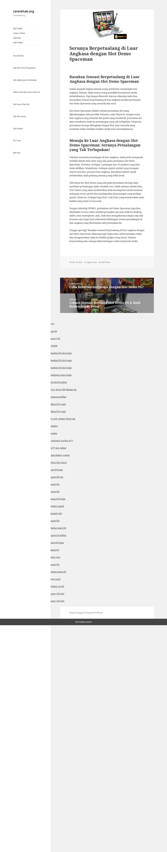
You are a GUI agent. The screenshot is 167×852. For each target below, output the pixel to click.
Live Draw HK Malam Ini (64, 389)
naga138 (4, 751)
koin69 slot (56, 513)
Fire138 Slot (18, 55)
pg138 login (57, 469)
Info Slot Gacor (19, 116)
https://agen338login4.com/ (14, 759)
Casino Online (19, 33)
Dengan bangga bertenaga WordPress (86, 612)
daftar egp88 (57, 506)
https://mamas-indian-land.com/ (16, 795)
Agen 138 (5, 780)
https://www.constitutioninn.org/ (16, 802)
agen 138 (55, 338)
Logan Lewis (91, 262)
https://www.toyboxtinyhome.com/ (17, 766)
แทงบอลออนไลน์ (8, 686)
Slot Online (18, 28)
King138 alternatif (9, 649)
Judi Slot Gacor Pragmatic (24, 68)
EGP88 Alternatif (8, 627)
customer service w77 (62, 440)
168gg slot (5, 635)
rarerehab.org (23, 11)
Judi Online (18, 42)
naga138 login (58, 498)
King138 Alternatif (9, 671)
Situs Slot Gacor (59, 462)
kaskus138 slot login (61, 353)
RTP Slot (16, 153)
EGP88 (54, 345)
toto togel (55, 579)
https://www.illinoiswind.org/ (15, 788)
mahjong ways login (61, 375)
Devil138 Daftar (59, 382)
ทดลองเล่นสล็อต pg (9, 664)
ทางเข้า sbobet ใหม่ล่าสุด (63, 418)
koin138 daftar (7, 773)
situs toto (55, 557)
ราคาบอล (4, 693)
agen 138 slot (57, 593)
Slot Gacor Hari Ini (21, 104)
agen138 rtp (57, 477)
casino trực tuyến (9, 700)
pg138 (54, 331)
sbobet (54, 426)
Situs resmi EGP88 (9, 642)
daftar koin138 (58, 528)
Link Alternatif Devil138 (12, 656)
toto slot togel (7, 817)
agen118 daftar (58, 535)
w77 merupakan (8, 707)
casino (54, 433)
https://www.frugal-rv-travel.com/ (17, 737)
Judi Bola (17, 38)
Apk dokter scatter (60, 455)
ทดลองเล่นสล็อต (58, 396)
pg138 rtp (5, 722)
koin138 (4, 810)
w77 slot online (58, 448)
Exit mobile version (83, 622)
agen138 (55, 484)
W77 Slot (17, 140)
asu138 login (57, 542)
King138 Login (58, 404)
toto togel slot (7, 824)
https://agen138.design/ (12, 729)
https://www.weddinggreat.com (16, 831)
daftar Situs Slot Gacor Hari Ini (26, 92)
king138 (55, 550)
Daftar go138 (57, 586)
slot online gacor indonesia (24, 80)
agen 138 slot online (10, 839)
